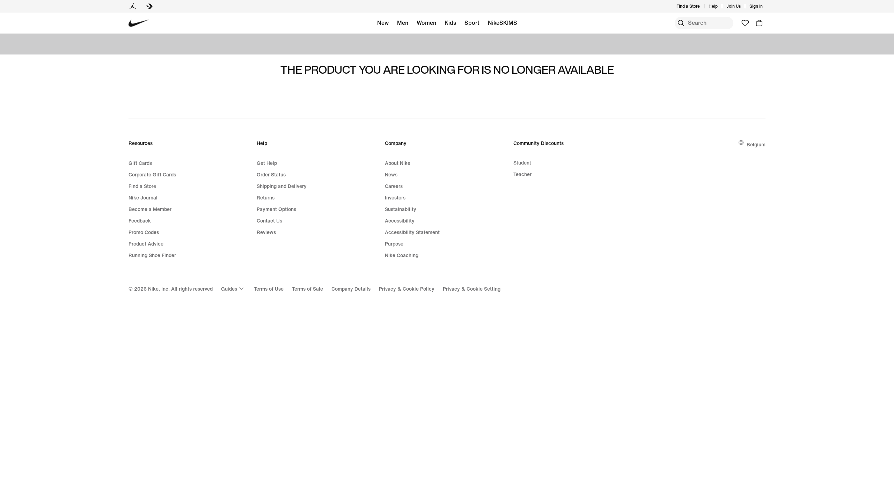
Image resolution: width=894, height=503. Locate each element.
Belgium (756, 144)
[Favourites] (745, 23)
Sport (471, 23)
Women (426, 23)
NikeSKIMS (502, 23)
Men (402, 23)
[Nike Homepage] (139, 23)
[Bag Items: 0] (759, 23)
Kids (450, 23)
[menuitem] (720, 6)
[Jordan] (133, 6)
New (383, 23)
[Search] (681, 23)
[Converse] (149, 6)
